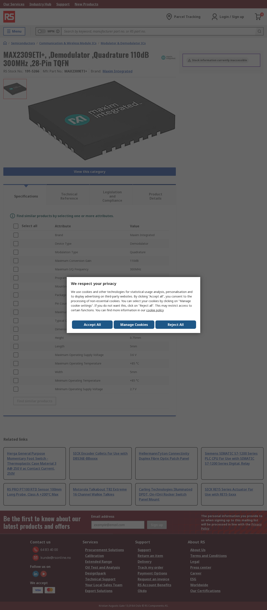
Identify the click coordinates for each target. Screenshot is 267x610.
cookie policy (155, 310)
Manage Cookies (134, 324)
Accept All (92, 324)
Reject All (176, 324)
